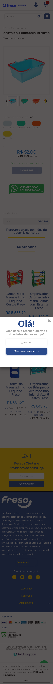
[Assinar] (26, 351)
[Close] (50, 321)
